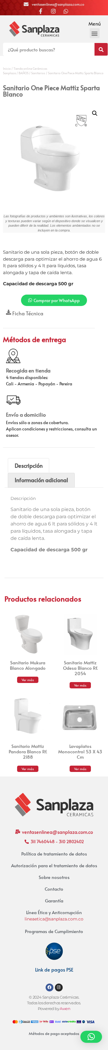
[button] (95, 33)
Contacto (54, 889)
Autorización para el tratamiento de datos (54, 865)
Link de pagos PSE (54, 969)
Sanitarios (38, 73)
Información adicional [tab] (41, 480)
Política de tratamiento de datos (54, 853)
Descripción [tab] (29, 465)
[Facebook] (49, 987)
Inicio (7, 68)
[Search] (101, 49)
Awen (65, 1008)
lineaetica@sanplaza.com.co (54, 919)
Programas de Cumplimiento (54, 931)
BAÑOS (23, 73)
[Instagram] (59, 987)
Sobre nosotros (54, 877)
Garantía (54, 900)
